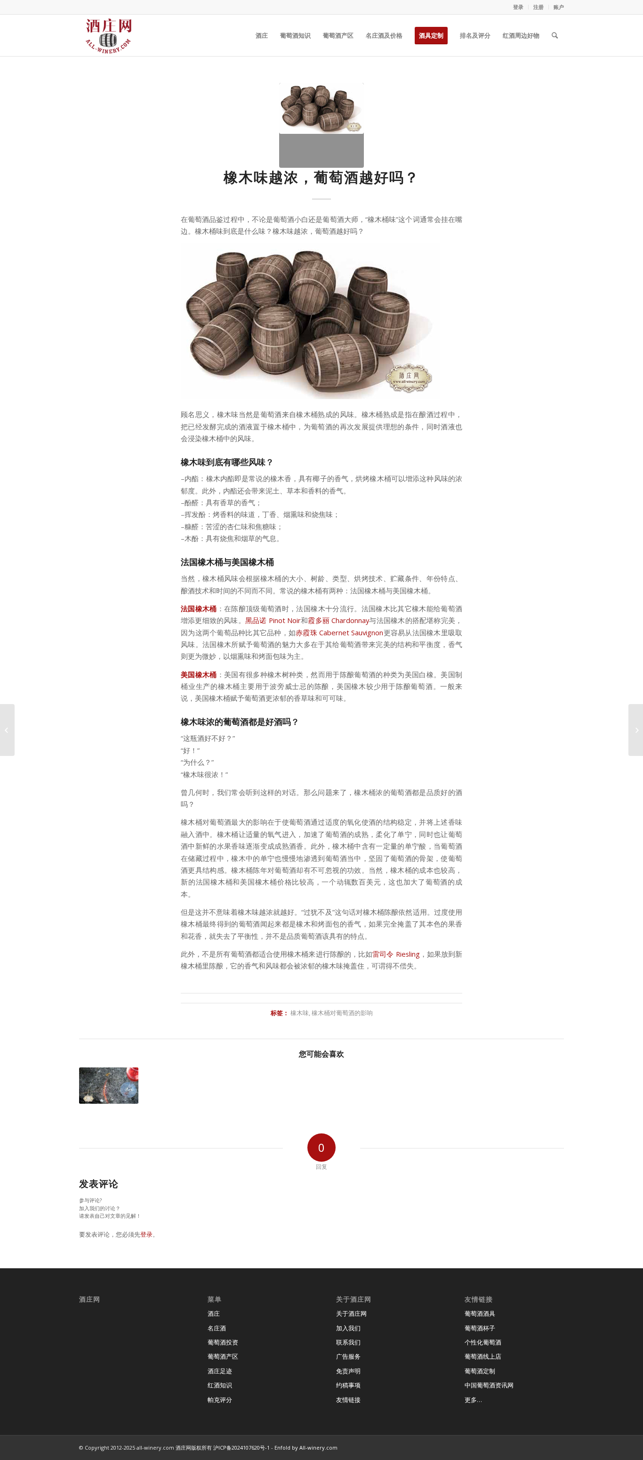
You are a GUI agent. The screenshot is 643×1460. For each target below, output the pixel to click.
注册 (538, 6)
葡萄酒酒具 (480, 1313)
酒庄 (214, 1313)
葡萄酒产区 (223, 1356)
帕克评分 (220, 1399)
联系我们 (348, 1342)
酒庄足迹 (220, 1371)
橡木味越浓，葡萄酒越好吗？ (321, 177)
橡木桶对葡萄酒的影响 (342, 1013)
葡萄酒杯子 (480, 1328)
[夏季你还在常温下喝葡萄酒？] (108, 1085)
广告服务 (348, 1356)
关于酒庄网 (351, 1313)
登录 (518, 6)
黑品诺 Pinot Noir (273, 620)
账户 (559, 6)
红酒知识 (220, 1385)
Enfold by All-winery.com (306, 1447)
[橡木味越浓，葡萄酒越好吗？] (321, 125)
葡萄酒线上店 (483, 1356)
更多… (473, 1399)
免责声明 (348, 1371)
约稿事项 (348, 1385)
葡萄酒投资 (223, 1342)
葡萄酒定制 (480, 1371)
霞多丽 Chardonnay (338, 620)
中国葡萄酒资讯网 (489, 1385)
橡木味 (299, 1013)
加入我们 (348, 1328)
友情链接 (348, 1399)
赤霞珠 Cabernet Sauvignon (339, 632)
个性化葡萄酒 (483, 1342)
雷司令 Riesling (395, 954)
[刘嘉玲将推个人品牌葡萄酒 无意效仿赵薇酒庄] (7, 730)
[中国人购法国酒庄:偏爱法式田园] (635, 730)
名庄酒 (217, 1328)
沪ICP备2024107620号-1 (241, 1447)
